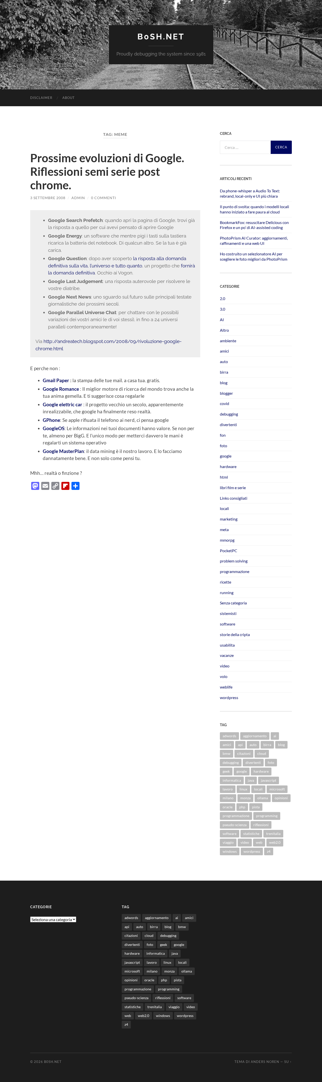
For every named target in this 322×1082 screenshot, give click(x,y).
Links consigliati (233, 498)
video (224, 665)
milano (228, 798)
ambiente (228, 340)
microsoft (277, 789)
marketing (228, 519)
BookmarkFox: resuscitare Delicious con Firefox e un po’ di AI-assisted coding (254, 225)
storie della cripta (235, 634)
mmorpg (227, 540)
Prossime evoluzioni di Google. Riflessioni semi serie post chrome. (107, 171)
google (225, 455)
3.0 (222, 309)
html (224, 477)
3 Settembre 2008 (47, 198)
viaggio (228, 842)
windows (230, 851)
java (251, 780)
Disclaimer (41, 98)
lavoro (228, 789)
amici (224, 351)
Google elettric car (62, 404)
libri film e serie (233, 487)
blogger (226, 393)
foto (223, 445)
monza (245, 798)
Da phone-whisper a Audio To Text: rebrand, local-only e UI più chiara (250, 193)
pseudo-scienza (235, 825)
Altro (224, 330)
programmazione (234, 571)
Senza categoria (233, 602)
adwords (229, 736)
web (259, 842)
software (227, 623)
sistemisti (228, 613)
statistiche (251, 833)
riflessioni (261, 825)
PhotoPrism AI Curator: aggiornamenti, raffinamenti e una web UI (254, 241)
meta (224, 529)
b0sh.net (161, 36)
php (242, 807)
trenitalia (273, 833)
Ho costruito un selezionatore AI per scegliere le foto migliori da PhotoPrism (253, 256)
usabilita (227, 645)
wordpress (229, 697)
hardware (228, 466)
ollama (262, 798)
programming (266, 816)
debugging (229, 414)
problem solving (234, 560)
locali (224, 508)
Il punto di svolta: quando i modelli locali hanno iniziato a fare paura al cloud (254, 209)
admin (78, 198)
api (240, 745)
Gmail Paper (56, 380)
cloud (261, 753)
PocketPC (228, 550)
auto (224, 361)
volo (223, 676)
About (68, 98)
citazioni (244, 753)
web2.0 (274, 842)
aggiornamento (255, 736)
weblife (226, 687)
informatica (232, 780)
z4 (268, 851)
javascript (268, 780)
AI (222, 319)
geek (226, 771)
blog (223, 382)
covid (224, 403)
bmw (226, 753)
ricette (225, 582)
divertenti (228, 424)
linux (243, 789)
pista (256, 807)
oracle (227, 807)
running (226, 592)
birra (224, 372)
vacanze (227, 655)
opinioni (281, 798)
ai (274, 736)
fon (223, 435)
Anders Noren (265, 1062)
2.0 (222, 298)
